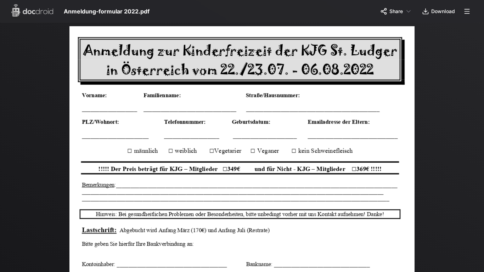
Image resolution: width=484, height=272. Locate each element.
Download (443, 11)
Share (396, 11)
